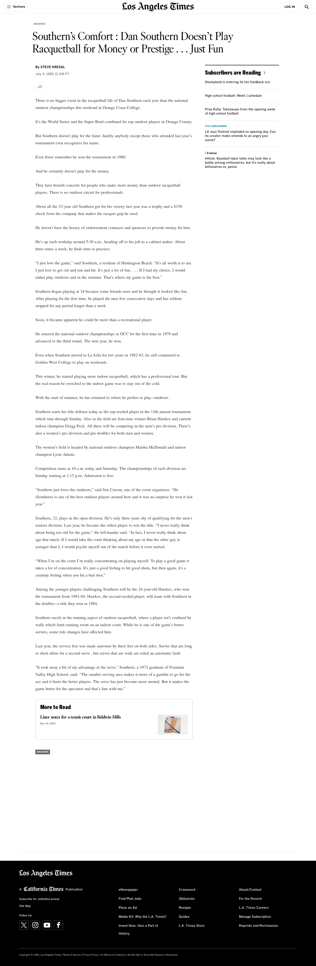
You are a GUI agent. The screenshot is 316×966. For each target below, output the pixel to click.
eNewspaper (128, 889)
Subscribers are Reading (233, 72)
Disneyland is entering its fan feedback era (237, 82)
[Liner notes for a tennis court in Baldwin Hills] (173, 725)
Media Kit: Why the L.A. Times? (142, 916)
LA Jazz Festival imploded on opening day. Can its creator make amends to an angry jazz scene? (240, 136)
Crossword (187, 889)
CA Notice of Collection (113, 955)
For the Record (250, 898)
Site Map (25, 906)
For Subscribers (216, 126)
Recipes (185, 907)
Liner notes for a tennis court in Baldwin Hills (80, 717)
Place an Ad (128, 907)
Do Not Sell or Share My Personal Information (153, 955)
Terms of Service (72, 955)
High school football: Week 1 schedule (233, 95)
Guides (184, 916)
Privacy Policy (90, 955)
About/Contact (250, 889)
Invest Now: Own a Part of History (138, 929)
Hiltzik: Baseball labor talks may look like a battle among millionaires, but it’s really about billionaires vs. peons (240, 163)
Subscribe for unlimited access (39, 899)
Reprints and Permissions (258, 925)
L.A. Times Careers (254, 907)
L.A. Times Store (191, 925)
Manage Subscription (255, 916)
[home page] (158, 6)
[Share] (40, 86)
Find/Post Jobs (130, 898)
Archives (39, 24)
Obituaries (187, 898)
